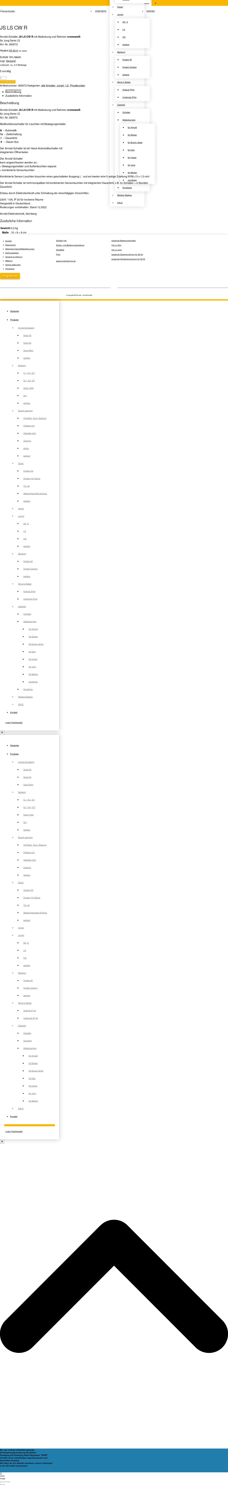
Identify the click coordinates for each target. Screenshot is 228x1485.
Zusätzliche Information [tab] (18, 95)
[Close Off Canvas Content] (2, 733)
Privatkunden (77, 85)
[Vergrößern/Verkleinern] (1, 1481)
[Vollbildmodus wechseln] (4, 1481)
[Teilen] (6, 1481)
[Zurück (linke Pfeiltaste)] (1, 1484)
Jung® (60, 85)
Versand (11, 61)
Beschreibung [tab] (13, 92)
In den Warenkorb (8, 82)
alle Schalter (48, 85)
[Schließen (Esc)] (9, 1481)
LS (67, 85)
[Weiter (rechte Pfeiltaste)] (4, 1484)
